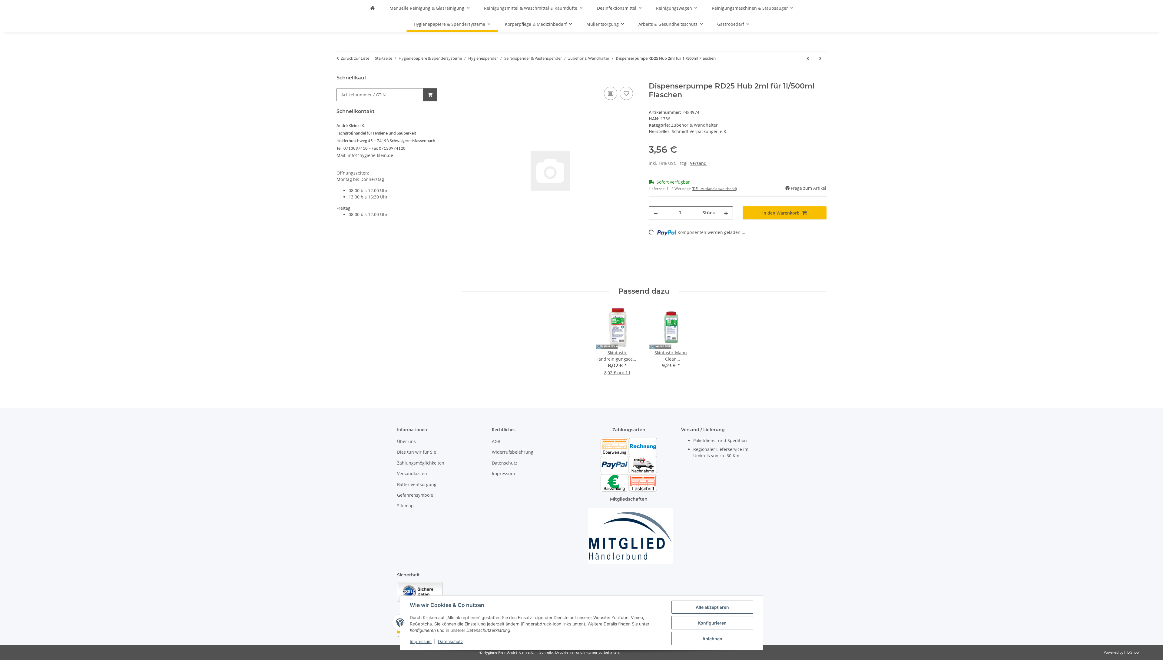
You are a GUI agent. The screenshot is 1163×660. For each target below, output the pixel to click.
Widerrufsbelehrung (512, 452)
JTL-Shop (1131, 652)
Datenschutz (450, 641)
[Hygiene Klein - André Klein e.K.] (372, 8)
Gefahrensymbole (415, 495)
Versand (698, 163)
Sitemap (405, 505)
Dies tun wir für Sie (416, 452)
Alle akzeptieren (712, 607)
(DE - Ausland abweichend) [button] (714, 188)
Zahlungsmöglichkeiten (420, 463)
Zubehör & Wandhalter (694, 125)
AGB (496, 441)
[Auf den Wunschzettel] (626, 93)
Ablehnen (712, 638)
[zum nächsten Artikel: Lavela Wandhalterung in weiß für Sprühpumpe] (820, 58)
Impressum (421, 641)
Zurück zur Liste (355, 58)
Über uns (406, 441)
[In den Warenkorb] (466, 78)
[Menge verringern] (655, 213)
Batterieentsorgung (416, 484)
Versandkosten (412, 473)
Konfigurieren (712, 622)
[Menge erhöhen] (726, 213)
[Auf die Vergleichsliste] (610, 93)
